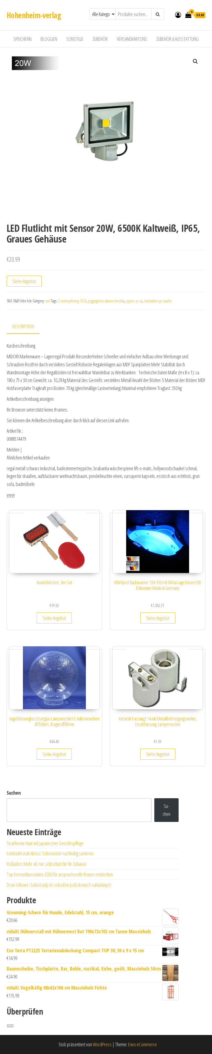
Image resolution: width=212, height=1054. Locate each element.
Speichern (22, 39)
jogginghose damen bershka (106, 300)
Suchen (14, 792)
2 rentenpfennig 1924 (72, 300)
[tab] (27, 327)
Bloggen (49, 39)
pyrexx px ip (134, 300)
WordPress (102, 1044)
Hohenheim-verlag (34, 15)
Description (23, 326)
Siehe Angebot (24, 281)
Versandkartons (132, 39)
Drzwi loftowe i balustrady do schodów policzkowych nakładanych (59, 884)
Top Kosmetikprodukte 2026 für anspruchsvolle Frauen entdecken (60, 874)
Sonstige (74, 39)
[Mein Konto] (178, 14)
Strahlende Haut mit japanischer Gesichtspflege (45, 843)
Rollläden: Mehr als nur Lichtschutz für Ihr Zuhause (46, 864)
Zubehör (100, 39)
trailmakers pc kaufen (158, 300)
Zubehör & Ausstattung (177, 39)
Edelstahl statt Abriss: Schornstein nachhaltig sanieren (50, 853)
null (47, 300)
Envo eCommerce (142, 1044)
